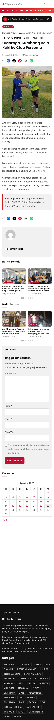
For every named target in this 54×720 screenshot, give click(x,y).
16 (48, 501)
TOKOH (21, 711)
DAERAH (37, 664)
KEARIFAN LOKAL (32, 674)
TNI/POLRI (33, 324)
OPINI (21, 693)
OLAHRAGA (8, 27)
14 (34, 501)
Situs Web (10, 432)
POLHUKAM (17, 10)
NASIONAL (23, 688)
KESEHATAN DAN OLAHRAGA (33, 678)
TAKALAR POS (33, 707)
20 (27, 505)
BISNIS (25, 664)
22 (41, 505)
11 (13, 501)
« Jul (4, 519)
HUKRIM (44, 669)
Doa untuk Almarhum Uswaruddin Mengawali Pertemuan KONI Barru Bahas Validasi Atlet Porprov (39, 290)
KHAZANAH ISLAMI (13, 683)
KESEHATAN (10, 678)
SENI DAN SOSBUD (13, 707)
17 (6, 505)
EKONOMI (8, 669)
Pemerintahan (35, 693)
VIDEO (7, 716)
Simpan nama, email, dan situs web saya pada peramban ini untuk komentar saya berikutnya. (28, 449)
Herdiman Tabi (14, 249)
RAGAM (32, 702)
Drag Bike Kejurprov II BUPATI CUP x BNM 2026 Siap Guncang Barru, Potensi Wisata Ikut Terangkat (26, 202)
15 (41, 501)
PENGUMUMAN (27, 697)
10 (6, 501)
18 (13, 505)
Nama (8, 406)
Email (8, 419)
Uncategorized (36, 711)
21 (34, 505)
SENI (42, 702)
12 (20, 501)
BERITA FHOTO (11, 664)
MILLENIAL (9, 688)
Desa (47, 664)
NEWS (6, 324)
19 (20, 505)
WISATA (18, 716)
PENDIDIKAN (10, 697)
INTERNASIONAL (12, 674)
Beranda (6, 33)
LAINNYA (43, 683)
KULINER (30, 683)
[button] (45, 4)
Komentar (10, 373)
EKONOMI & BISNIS (35, 10)
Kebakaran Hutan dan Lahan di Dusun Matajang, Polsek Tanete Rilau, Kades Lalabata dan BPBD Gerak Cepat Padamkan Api (39, 334)
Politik (22, 702)
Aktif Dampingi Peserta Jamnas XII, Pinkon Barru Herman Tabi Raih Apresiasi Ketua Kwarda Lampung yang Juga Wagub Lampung (13, 334)
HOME (5, 10)
